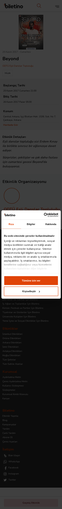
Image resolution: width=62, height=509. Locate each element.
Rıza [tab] (11, 224)
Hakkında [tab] (50, 224)
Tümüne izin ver (31, 280)
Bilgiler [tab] (31, 224)
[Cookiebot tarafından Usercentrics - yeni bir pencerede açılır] (44, 215)
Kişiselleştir (29, 291)
